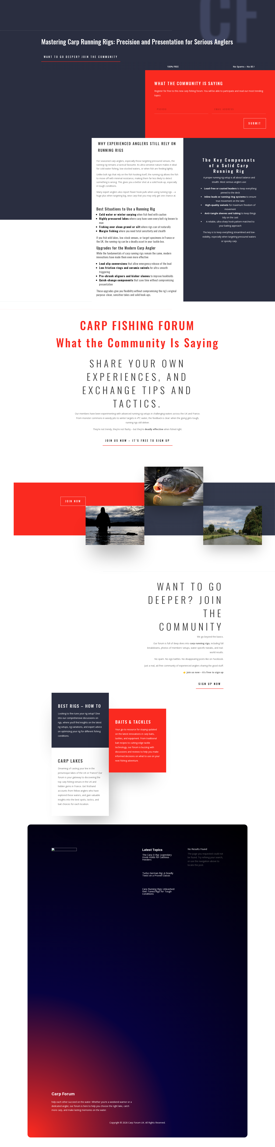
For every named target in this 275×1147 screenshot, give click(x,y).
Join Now (73, 501)
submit (254, 123)
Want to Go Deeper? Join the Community (81, 57)
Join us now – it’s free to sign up (137, 440)
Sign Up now (209, 684)
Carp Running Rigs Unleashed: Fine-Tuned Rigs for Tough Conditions (158, 891)
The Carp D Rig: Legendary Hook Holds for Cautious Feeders (157, 857)
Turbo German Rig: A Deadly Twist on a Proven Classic (157, 874)
